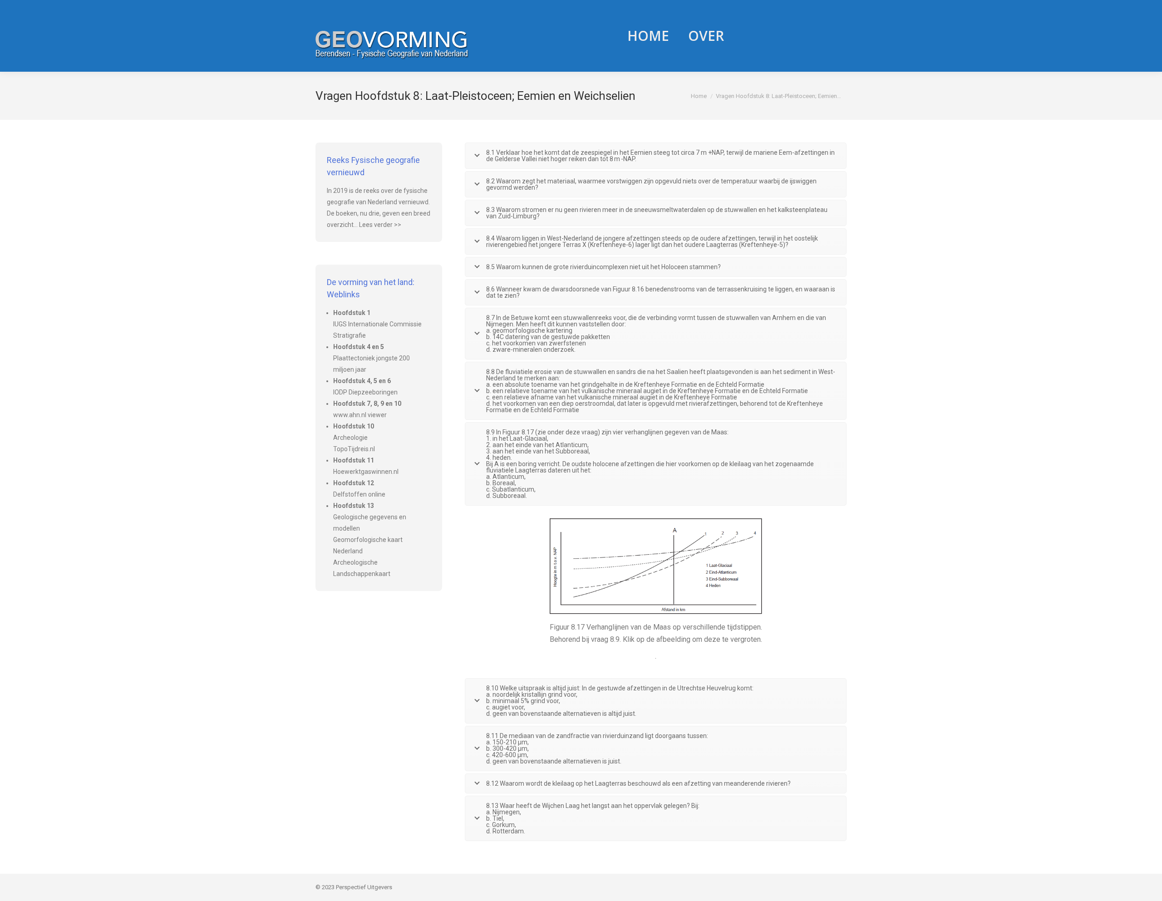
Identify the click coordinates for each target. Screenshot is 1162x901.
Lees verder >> (380, 224)
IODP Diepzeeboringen (365, 392)
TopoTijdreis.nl (354, 449)
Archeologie (350, 437)
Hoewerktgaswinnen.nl (366, 471)
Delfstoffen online (359, 494)
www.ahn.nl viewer (360, 414)
